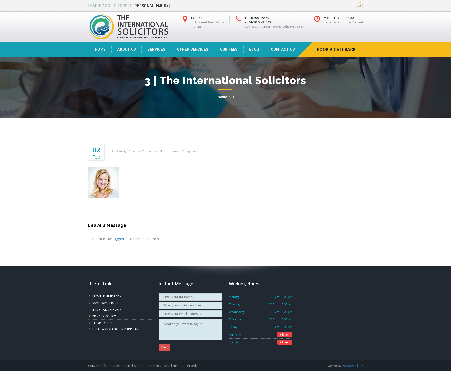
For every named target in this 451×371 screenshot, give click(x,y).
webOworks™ (352, 365)
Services (156, 49)
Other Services (192, 49)
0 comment (168, 151)
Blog (254, 49)
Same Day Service (105, 303)
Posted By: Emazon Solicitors (134, 151)
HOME (100, 49)
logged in (120, 239)
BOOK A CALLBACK (336, 49)
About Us (126, 49)
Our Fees (229, 49)
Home (222, 96)
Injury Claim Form (106, 310)
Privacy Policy (104, 316)
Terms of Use (102, 323)
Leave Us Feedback (106, 296)
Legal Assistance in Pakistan (115, 329)
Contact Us (283, 49)
